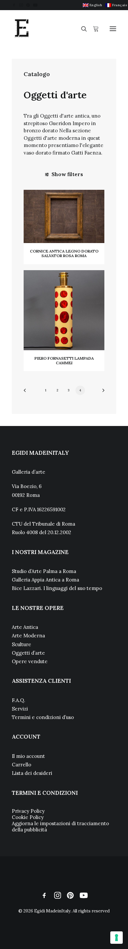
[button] (14, 5)
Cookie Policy (28, 817)
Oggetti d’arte (28, 653)
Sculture (21, 644)
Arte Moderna (28, 635)
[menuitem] (92, 5)
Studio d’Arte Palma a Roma (44, 571)
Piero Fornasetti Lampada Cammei (64, 360)
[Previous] (27, 392)
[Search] (81, 29)
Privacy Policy (28, 811)
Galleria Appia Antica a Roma (45, 580)
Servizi (20, 709)
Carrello (21, 764)
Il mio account (28, 756)
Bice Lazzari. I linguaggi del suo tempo (57, 588)
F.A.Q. (18, 700)
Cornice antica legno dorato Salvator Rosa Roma (64, 253)
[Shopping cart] (93, 29)
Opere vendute (30, 661)
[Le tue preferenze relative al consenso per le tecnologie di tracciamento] (116, 937)
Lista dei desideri (32, 773)
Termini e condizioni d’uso (43, 717)
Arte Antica (25, 627)
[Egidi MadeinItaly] (22, 29)
